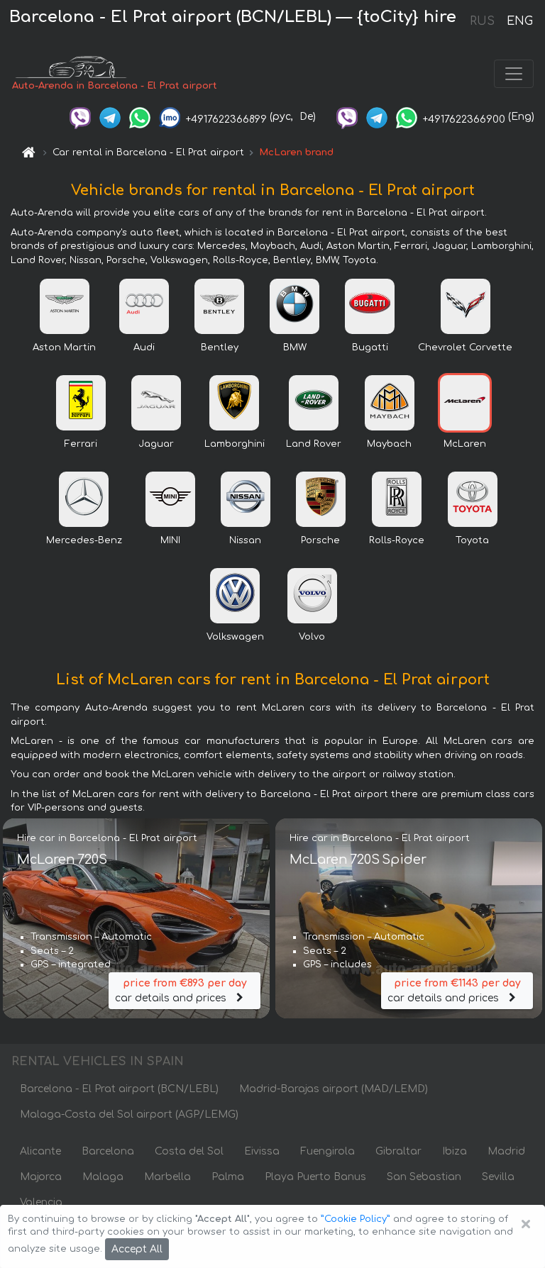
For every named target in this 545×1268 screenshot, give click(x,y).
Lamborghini (234, 444)
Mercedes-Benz (84, 540)
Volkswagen (235, 637)
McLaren (465, 444)
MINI (170, 540)
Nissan (245, 540)
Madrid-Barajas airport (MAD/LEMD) (333, 1089)
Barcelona (108, 1151)
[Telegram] (110, 116)
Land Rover (313, 444)
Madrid (506, 1151)
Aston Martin (64, 347)
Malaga (102, 1177)
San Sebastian (424, 1177)
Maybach (389, 444)
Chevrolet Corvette (465, 347)
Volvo (312, 637)
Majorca (41, 1177)
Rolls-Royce (396, 540)
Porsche (320, 540)
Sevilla (498, 1177)
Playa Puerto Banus (315, 1177)
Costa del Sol (189, 1151)
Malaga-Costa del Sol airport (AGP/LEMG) (129, 1114)
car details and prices (180, 990)
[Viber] (80, 116)
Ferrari (81, 444)
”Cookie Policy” (355, 1219)
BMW (295, 347)
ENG (519, 21)
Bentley (219, 347)
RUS (482, 21)
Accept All (137, 1249)
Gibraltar (398, 1151)
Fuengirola (327, 1151)
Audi (144, 347)
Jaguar (156, 444)
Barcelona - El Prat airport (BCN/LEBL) (119, 1089)
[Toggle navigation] (514, 74)
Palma (227, 1177)
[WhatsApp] (139, 116)
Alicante (40, 1151)
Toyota (472, 540)
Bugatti (370, 347)
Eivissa (262, 1151)
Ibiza (454, 1151)
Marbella (167, 1177)
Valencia (41, 1202)
